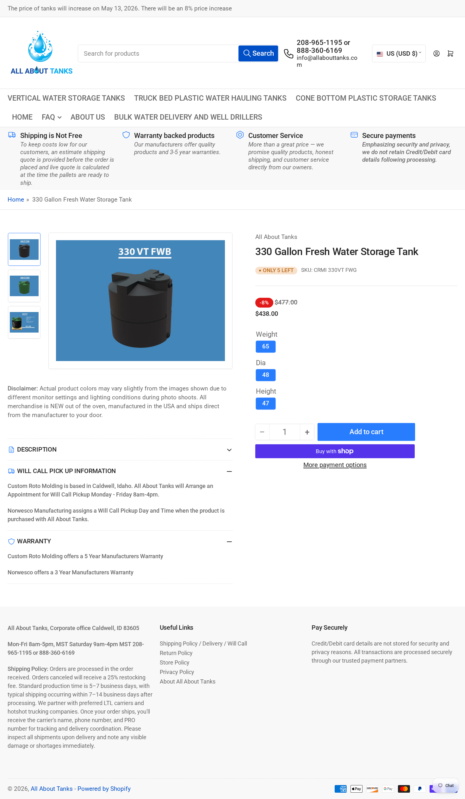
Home (22, 117)
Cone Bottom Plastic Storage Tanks (366, 98)
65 (265, 346)
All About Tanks (276, 237)
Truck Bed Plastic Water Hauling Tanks (210, 98)
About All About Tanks (187, 681)
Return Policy (176, 653)
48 (265, 374)
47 (265, 403)
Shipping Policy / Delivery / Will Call (203, 643)
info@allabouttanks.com (327, 61)
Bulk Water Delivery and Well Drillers (188, 117)
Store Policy (174, 662)
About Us (88, 117)
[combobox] (178, 53)
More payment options (335, 465)
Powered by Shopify (104, 788)
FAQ (48, 117)
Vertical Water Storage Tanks (66, 98)
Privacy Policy (177, 672)
